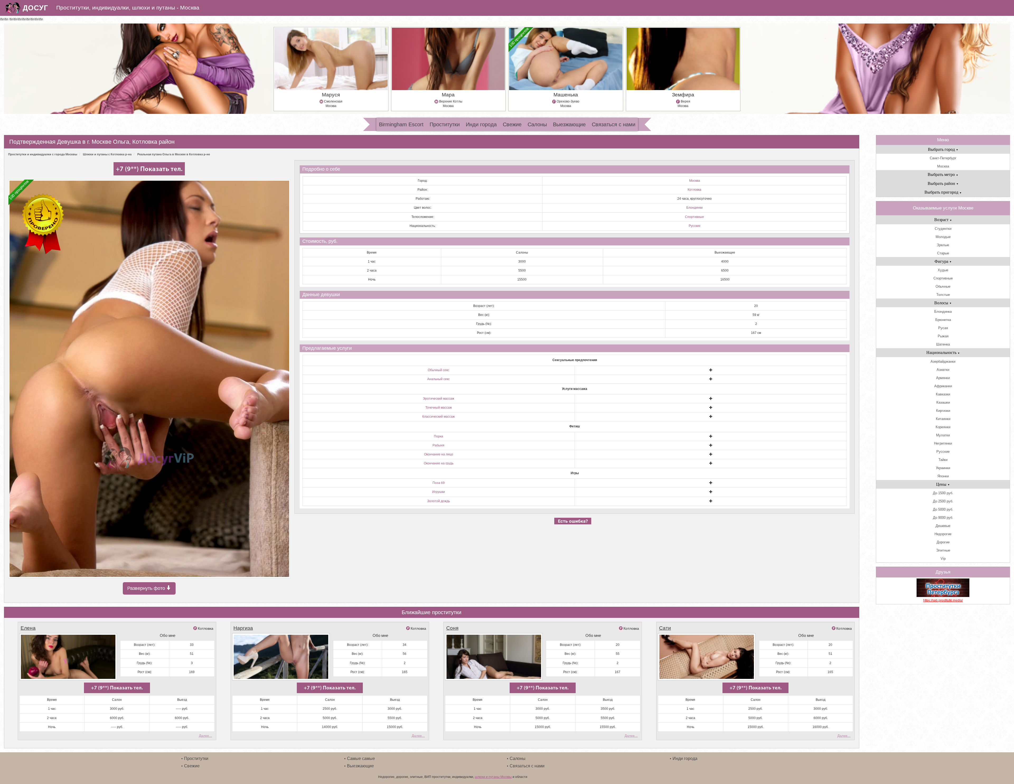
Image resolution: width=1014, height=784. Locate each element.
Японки (943, 476)
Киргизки (943, 411)
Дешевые (943, 526)
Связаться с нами (613, 124)
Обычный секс (438, 370)
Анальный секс (438, 379)
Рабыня (438, 445)
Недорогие (943, 534)
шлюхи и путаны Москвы (493, 777)
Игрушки (438, 492)
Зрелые (943, 245)
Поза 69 (439, 483)
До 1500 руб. (943, 493)
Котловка (694, 190)
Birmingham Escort (401, 124)
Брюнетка (943, 320)
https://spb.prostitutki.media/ (943, 600)
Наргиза (243, 628)
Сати (665, 628)
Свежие (512, 124)
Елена (28, 628)
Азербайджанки (943, 361)
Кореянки (943, 427)
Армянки (943, 378)
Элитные (943, 550)
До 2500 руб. (943, 501)
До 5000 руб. (943, 509)
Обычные (943, 286)
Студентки (943, 229)
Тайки (942, 460)
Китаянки (943, 419)
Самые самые (361, 758)
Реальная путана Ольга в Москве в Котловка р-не (173, 154)
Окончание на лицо (438, 454)
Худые (943, 270)
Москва (694, 181)
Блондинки (694, 207)
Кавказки (943, 394)
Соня (452, 628)
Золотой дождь (438, 501)
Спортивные (694, 217)
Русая (943, 328)
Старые (943, 253)
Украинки (943, 468)
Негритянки (943, 443)
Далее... (205, 736)
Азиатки (943, 370)
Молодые (943, 237)
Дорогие (943, 542)
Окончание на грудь (438, 463)
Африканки (943, 386)
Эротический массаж (438, 398)
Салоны (537, 124)
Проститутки (445, 124)
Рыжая (943, 336)
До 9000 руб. (943, 518)
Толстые (943, 295)
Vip (943, 559)
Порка (438, 436)
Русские (695, 226)
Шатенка (943, 344)
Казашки (943, 402)
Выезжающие (569, 124)
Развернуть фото (146, 588)
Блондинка (943, 312)
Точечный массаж (438, 407)
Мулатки (943, 435)
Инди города (481, 124)
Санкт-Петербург (943, 158)
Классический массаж (438, 416)
